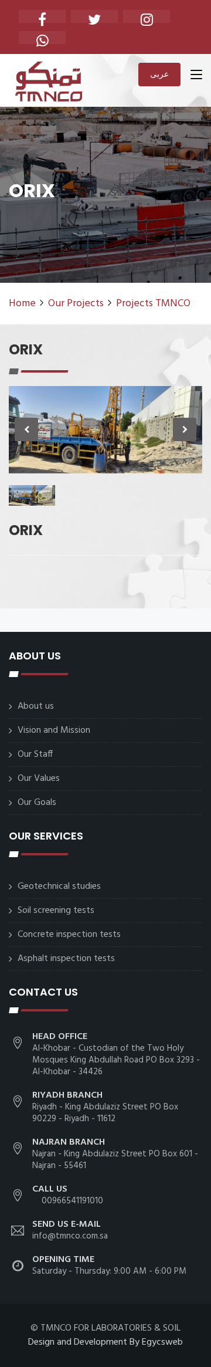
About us (36, 706)
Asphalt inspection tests (66, 958)
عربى (159, 74)
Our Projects (76, 303)
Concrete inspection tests (69, 934)
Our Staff (35, 754)
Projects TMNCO (153, 303)
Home (22, 303)
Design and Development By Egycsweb (105, 1342)
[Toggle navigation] (196, 77)
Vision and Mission (54, 730)
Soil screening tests (56, 910)
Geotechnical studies (59, 886)
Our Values (39, 778)
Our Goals (37, 802)
